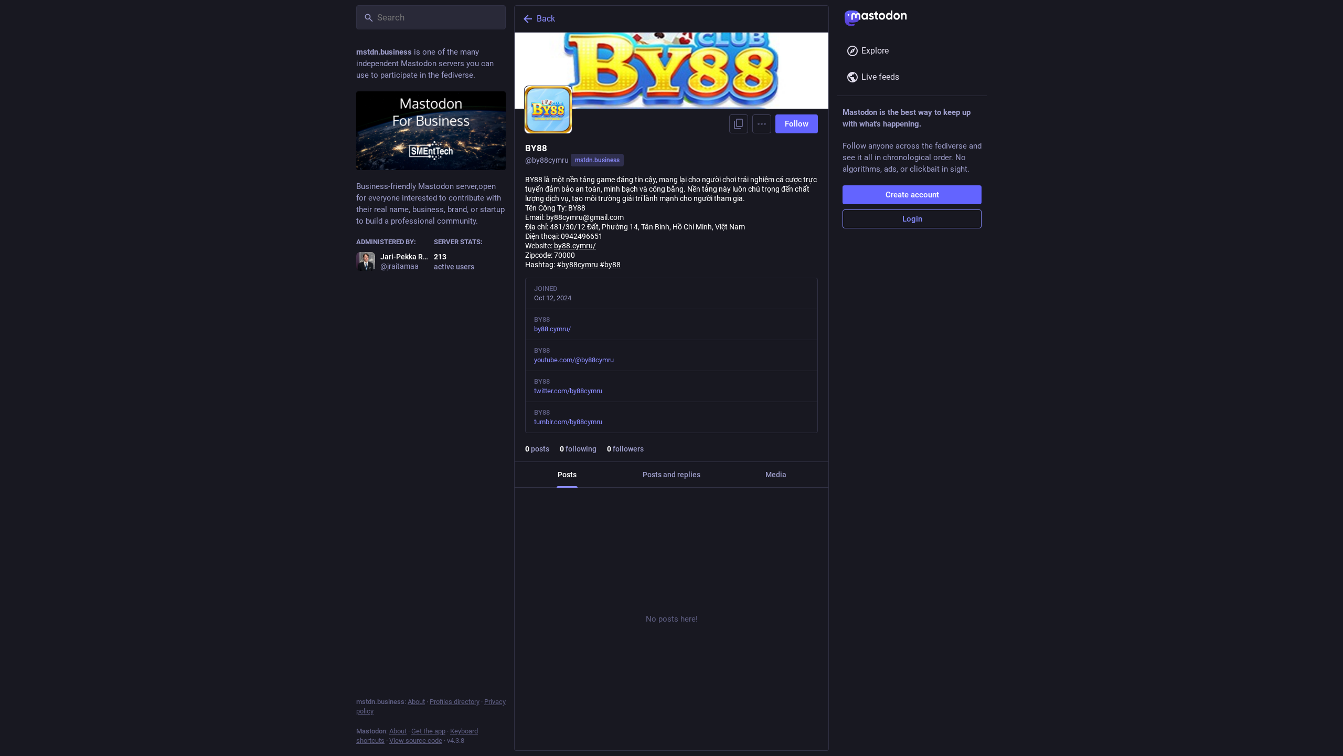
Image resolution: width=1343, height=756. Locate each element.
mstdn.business (597, 160)
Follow (796, 124)
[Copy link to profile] (738, 123)
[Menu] (761, 123)
